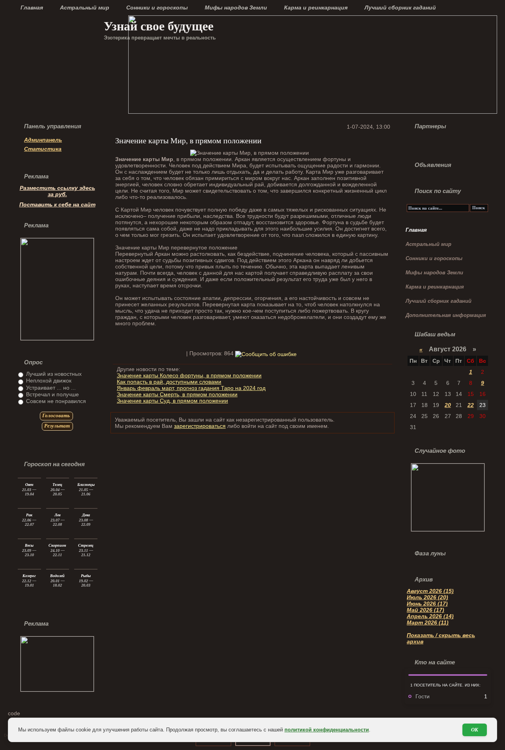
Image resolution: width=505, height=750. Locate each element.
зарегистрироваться (200, 426)
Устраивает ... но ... (50, 387)
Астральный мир (84, 7)
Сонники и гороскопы (157, 7)
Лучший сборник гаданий (400, 7)
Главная (32, 7)
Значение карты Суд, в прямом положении (172, 401)
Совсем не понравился (55, 401)
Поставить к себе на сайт (57, 204)
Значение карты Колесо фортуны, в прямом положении (189, 375)
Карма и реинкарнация (316, 7)
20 (448, 405)
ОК (474, 730)
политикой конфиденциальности (326, 730)
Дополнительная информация (446, 315)
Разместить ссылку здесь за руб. (57, 191)
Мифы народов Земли (236, 7)
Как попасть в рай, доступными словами (169, 382)
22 (471, 405)
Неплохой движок (47, 380)
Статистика (43, 149)
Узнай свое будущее (158, 25)
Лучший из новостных (53, 374)
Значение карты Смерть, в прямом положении (177, 394)
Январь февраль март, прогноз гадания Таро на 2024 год (191, 388)
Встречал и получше (51, 394)
